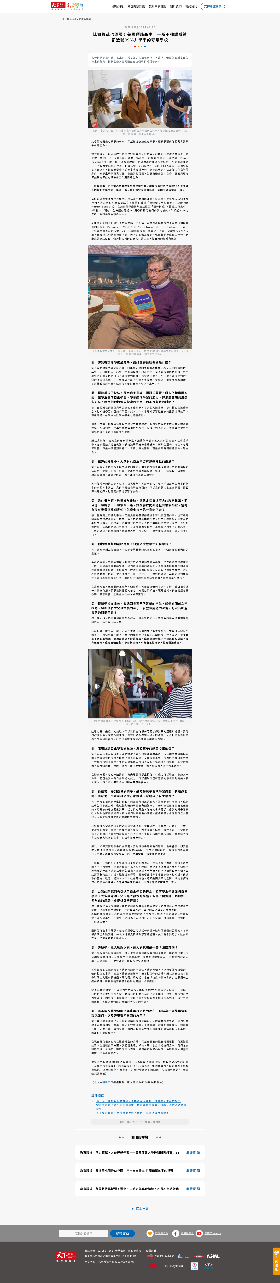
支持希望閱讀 (213, 6)
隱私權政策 (134, 1250)
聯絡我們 (191, 6)
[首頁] (73, 6)
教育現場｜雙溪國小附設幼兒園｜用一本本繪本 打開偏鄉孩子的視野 (126, 1170)
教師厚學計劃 (157, 6)
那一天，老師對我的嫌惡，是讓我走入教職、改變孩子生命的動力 (138, 1101)
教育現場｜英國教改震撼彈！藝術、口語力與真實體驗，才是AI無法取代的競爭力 (131, 1189)
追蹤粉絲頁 (187, 1233)
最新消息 (118, 6)
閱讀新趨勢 (85, 19)
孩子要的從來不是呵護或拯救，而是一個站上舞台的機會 (132, 1112)
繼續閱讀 (193, 1152)
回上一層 (142, 1208)
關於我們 (176, 6)
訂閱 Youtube (212, 1233)
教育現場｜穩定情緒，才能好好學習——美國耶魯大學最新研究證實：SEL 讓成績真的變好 (130, 1152)
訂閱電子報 (161, 1233)
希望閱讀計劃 (136, 6)
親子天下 (107, 1082)
